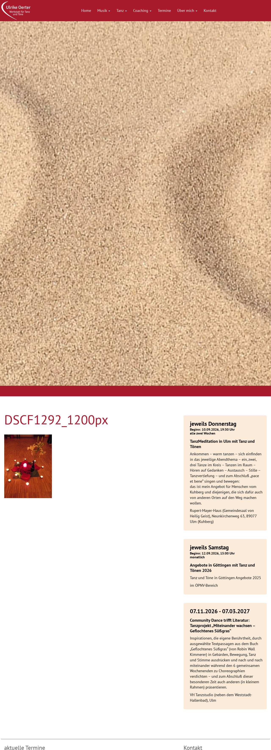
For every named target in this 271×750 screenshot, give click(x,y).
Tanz (120, 10)
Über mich (186, 10)
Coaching (141, 10)
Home (86, 10)
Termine (164, 10)
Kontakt (210, 10)
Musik (102, 10)
